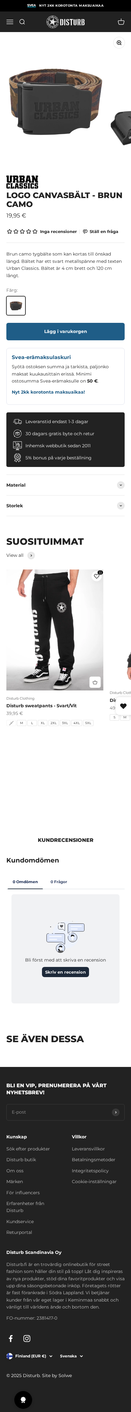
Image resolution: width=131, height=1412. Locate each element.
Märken (14, 1181)
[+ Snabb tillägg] (95, 682)
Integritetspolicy (90, 1171)
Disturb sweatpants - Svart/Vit (41, 706)
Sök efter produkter (28, 1149)
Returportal (19, 1232)
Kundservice (20, 1221)
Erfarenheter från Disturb (25, 1207)
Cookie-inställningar (94, 1181)
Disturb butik (21, 1159)
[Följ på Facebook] (10, 1338)
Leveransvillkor (88, 1149)
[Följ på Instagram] (27, 1338)
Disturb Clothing (20, 698)
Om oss (15, 1171)
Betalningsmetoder (93, 1159)
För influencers (23, 1193)
